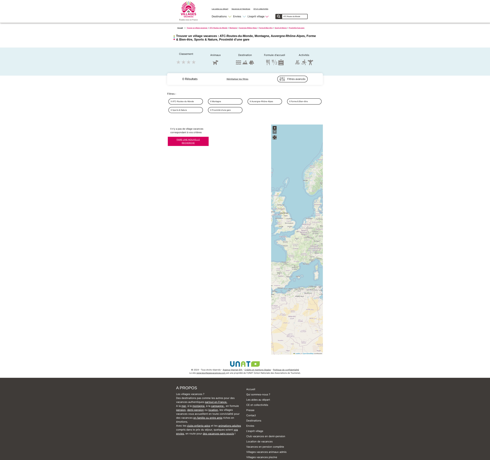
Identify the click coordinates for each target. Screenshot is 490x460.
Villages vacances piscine (261, 457)
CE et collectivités (260, 9)
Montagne (233, 28)
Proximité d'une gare (296, 28)
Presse (250, 410)
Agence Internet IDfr (233, 369)
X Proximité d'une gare (220, 110)
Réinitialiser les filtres (237, 79)
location (213, 409)
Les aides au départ (220, 9)
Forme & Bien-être (266, 28)
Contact (251, 415)
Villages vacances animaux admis (266, 451)
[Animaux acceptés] (215, 63)
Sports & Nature (281, 28)
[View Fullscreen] (275, 137)
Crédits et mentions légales (257, 369)
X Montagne (215, 101)
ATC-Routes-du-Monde (218, 28)
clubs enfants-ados (198, 425)
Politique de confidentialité (286, 369)
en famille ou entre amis (207, 417)
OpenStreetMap (308, 353)
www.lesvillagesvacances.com (211, 373)
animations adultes (229, 425)
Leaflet (297, 353)
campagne (217, 405)
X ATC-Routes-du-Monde (182, 101)
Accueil (180, 28)
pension (181, 409)
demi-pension (195, 409)
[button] (275, 128)
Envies (237, 16)
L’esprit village (256, 16)
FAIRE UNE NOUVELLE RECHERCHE (188, 141)
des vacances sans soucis (218, 433)
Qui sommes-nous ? (258, 394)
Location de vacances (259, 441)
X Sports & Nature (179, 110)
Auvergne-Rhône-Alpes (248, 28)
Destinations (219, 16)
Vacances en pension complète (265, 446)
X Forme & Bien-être (298, 101)
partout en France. (216, 402)
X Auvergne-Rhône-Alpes (261, 101)
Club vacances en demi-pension (265, 436)
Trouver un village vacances (197, 28)
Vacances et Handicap (240, 9)
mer (183, 405)
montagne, (198, 405)
